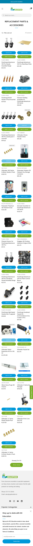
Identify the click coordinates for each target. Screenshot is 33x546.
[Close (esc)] (30, 511)
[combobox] (17, 15)
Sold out (24, 125)
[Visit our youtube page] (18, 501)
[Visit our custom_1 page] (22, 501)
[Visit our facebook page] (10, 501)
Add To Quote (9, 56)
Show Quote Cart (31, 392)
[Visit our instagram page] (14, 501)
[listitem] (16, 1)
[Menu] (2, 9)
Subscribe (16, 541)
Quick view (9, 52)
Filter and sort (8, 33)
